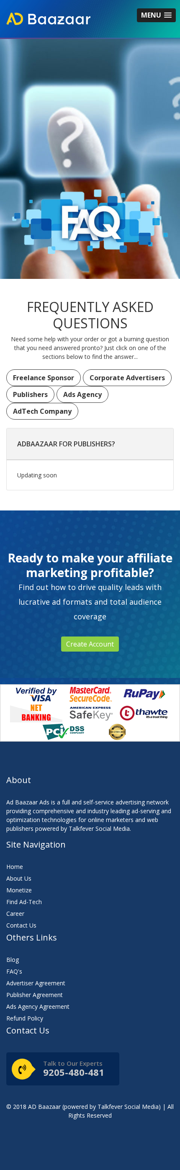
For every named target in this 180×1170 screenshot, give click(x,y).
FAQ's (14, 971)
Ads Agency (82, 394)
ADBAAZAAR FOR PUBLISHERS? (66, 443)
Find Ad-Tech (24, 902)
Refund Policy (24, 1018)
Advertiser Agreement (35, 983)
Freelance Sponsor (43, 377)
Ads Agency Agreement (37, 1006)
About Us (18, 878)
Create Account (90, 644)
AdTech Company (42, 411)
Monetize (19, 890)
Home (14, 867)
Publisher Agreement (34, 995)
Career (15, 913)
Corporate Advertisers (127, 377)
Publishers (30, 394)
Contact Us (21, 925)
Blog (12, 960)
